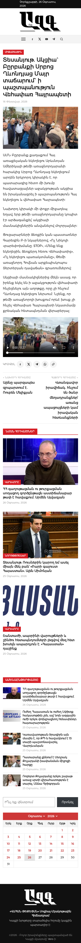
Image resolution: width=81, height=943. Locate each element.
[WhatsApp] (45, 364)
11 (19, 843)
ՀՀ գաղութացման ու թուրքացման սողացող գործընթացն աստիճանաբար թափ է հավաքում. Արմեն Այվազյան (37, 493)
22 (62, 850)
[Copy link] (53, 364)
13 (40, 843)
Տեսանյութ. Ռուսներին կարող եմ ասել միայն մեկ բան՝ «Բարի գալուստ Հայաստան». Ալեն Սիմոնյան (36, 567)
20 (40, 850)
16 (72, 843)
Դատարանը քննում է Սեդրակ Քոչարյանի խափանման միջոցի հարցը (46, 760)
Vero (50, 939)
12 (29, 843)
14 (51, 843)
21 (51, 850)
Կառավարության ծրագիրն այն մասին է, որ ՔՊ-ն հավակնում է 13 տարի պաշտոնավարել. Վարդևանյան (47, 740)
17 (8, 850)
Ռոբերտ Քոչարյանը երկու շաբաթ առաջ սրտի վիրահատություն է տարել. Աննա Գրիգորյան (48, 779)
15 (62, 843)
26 (29, 857)
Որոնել (68, 802)
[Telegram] (36, 364)
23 (72, 850)
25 (19, 857)
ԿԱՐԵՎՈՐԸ (12, 482)
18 (19, 850)
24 (8, 857)
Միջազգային (13, 52)
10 (8, 843)
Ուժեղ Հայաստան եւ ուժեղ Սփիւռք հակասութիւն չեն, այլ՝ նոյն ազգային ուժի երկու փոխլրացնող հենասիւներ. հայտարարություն (50, 717)
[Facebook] (20, 364)
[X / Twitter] (28, 364)
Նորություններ (15, 555)
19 (29, 850)
